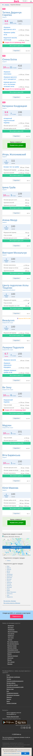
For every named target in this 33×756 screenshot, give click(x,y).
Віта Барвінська (11, 456)
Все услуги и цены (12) (16, 131)
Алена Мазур (9, 221)
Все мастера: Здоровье (10, 601)
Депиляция (10, 658)
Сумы (8, 588)
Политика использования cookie (15, 687)
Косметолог (11, 625)
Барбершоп (11, 635)
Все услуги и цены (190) (16, 335)
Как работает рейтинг (12, 685)
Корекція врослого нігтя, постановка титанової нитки (10, 84)
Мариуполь (10, 597)
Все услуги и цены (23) (16, 92)
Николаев (9, 577)
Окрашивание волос (12, 649)
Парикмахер (11, 629)
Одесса (9, 567)
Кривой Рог (10, 576)
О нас (8, 675)
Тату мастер (11, 633)
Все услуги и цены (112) (16, 413)
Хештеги (9, 699)
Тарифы (9, 679)
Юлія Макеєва (10, 489)
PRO (4, 8)
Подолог (10, 639)
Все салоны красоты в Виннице (12, 603)
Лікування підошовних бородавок (7, 365)
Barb (16, 1)
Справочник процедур (12, 693)
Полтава (9, 584)
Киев (8, 566)
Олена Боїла (9, 60)
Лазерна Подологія (13, 348)
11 (11, 67)
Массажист (11, 627)
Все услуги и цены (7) (16, 475)
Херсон (9, 580)
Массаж (9, 660)
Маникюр (9, 664)
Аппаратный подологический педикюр (9, 120)
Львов (8, 572)
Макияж (9, 654)
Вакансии (9, 697)
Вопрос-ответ (10, 689)
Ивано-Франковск (11, 592)
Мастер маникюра (12, 631)
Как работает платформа (13, 677)
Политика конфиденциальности (15, 681)
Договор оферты (11, 683)
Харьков (9, 569)
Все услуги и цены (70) (16, 443)
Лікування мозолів (10, 360)
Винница (9, 579)
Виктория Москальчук (14, 253)
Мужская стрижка (11, 645)
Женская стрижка (12, 647)
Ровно (8, 590)
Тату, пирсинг (10, 662)
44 (11, 22)
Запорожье (10, 574)
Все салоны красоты (12, 641)
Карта (8, 701)
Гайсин (8, 560)
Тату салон (11, 637)
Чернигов (9, 582)
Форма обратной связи (13, 716)
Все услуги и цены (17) (16, 45)
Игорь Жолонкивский (14, 155)
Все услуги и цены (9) (16, 308)
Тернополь (9, 593)
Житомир (9, 587)
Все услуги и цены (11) (16, 273)
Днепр (8, 571)
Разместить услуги (16, 145)
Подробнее (16, 50)
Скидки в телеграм (11, 703)
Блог (8, 691)
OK (25, 753)
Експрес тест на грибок (11, 167)
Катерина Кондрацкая (14, 107)
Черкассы (9, 585)
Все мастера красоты (13, 643)
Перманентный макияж (13, 651)
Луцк (8, 595)
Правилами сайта (15, 753)
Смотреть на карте (16, 547)
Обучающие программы (13, 695)
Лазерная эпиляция (12, 656)
